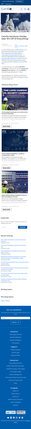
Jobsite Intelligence (15, 340)
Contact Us (15, 396)
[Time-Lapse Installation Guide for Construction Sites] (15, 140)
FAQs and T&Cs (15, 355)
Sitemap (15, 405)
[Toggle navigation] (28, 9)
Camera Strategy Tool (15, 374)
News (3, 300)
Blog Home (16, 45)
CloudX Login (15, 352)
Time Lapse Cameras (15, 334)
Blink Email (20, 51)
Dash (3, 53)
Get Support (19, 1)
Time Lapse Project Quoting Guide (15, 377)
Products (7, 300)
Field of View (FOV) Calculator (15, 366)
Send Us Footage (15, 402)
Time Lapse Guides (15, 371)
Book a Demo (16, 393)
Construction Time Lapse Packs (9, 55)
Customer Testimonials (15, 380)
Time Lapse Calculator (15, 363)
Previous (21, 46)
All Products (15, 343)
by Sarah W (5, 44)
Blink (16, 51)
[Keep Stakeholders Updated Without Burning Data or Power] (15, 182)
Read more (6, 126)
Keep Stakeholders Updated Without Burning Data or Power (14, 196)
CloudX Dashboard (15, 337)
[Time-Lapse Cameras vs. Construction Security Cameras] (15, 99)
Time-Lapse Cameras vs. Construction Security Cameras (15, 112)
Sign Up (22, 227)
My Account (8, 4)
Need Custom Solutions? (15, 399)
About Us (15, 391)
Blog (15, 383)
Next (26, 46)
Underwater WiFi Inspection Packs (13, 53)
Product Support (15, 349)
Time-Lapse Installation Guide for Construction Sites (13, 154)
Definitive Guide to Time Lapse (15, 369)
